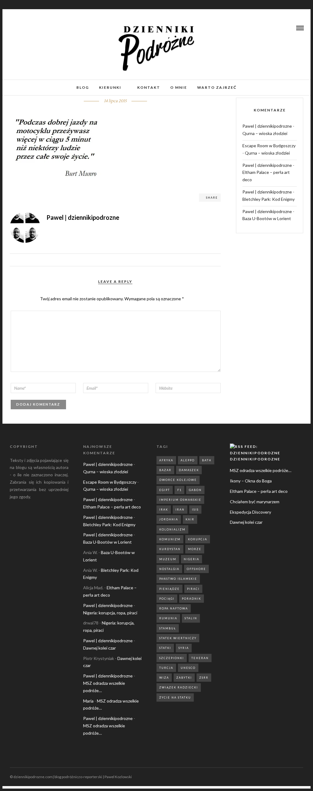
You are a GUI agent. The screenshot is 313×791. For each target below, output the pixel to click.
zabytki (184, 677)
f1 (179, 490)
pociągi (167, 598)
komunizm (170, 539)
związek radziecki (178, 687)
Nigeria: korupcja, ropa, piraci (110, 612)
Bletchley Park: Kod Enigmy (268, 199)
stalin (191, 618)
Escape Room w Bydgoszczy (269, 145)
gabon (195, 490)
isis (195, 509)
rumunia (168, 618)
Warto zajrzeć (217, 87)
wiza (164, 677)
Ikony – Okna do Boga (251, 480)
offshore (196, 569)
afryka (166, 460)
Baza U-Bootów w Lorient (266, 218)
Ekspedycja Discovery (250, 512)
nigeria (191, 559)
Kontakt (148, 87)
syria (184, 648)
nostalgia (169, 569)
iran (180, 509)
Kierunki (110, 87)
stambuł (167, 628)
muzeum (167, 559)
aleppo (188, 460)
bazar (165, 470)
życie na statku (175, 697)
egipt (164, 490)
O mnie (178, 87)
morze (194, 549)
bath (207, 460)
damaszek (189, 470)
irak (163, 509)
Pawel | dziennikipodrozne (267, 126)
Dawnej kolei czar (99, 647)
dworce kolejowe (178, 480)
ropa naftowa (173, 608)
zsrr (203, 677)
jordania (168, 519)
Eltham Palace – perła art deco (112, 506)
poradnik (191, 598)
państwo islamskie (178, 578)
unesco (188, 667)
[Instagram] (19, 28)
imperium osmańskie (180, 499)
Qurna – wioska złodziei (264, 133)
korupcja (197, 539)
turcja (166, 667)
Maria (88, 700)
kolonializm (172, 529)
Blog (82, 87)
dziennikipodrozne (255, 459)
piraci (193, 588)
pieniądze (169, 588)
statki (165, 648)
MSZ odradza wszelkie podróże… (260, 470)
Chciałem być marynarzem (254, 501)
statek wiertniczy (178, 638)
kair (190, 519)
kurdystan (170, 549)
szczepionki (171, 658)
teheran (200, 658)
